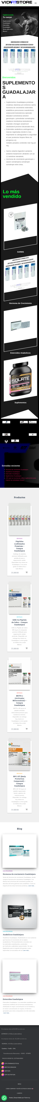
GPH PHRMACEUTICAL (12, 1063)
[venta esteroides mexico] (17, 3)
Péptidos (19, 538)
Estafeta (4, 1048)
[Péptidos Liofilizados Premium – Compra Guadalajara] (19, 519)
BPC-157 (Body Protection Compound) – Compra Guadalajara (19, 781)
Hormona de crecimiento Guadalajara (17, 469)
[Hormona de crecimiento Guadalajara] (19, 851)
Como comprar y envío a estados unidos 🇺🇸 (19, 1088)
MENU (19, 1084)
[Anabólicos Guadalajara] (19, 911)
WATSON (7, 1071)
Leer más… (31, 885)
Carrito (19, 1093)
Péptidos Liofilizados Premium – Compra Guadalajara (19, 546)
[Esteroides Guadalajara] (19, 976)
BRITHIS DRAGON (10, 1067)
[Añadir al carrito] (27, 573)
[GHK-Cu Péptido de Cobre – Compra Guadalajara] (19, 597)
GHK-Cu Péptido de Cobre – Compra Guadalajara (20, 622)
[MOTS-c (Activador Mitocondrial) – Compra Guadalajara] (19, 673)
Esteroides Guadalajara (13, 473)
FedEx (10, 1048)
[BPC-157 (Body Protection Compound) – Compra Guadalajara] (19, 754)
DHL (14, 1048)
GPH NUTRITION (9, 1074)
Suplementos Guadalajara (13, 476)
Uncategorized (8, 871)
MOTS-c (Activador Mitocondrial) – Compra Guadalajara (19, 700)
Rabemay (27, 1097)
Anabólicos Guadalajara (13, 471)
